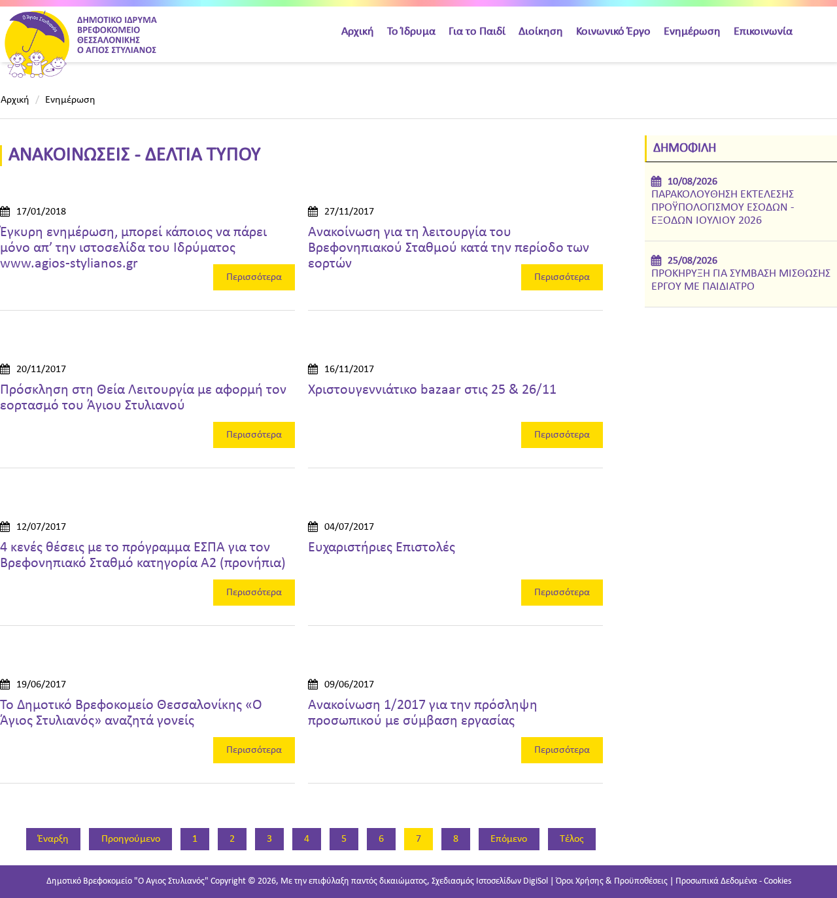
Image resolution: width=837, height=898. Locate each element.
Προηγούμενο (130, 839)
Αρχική (357, 32)
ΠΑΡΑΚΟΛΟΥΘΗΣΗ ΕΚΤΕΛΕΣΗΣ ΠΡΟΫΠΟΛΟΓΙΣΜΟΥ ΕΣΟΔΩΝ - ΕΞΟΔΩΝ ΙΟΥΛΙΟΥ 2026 (722, 207)
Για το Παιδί (477, 32)
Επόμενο (508, 839)
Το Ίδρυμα (411, 32)
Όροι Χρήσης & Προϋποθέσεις (612, 881)
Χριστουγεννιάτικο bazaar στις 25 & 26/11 (432, 390)
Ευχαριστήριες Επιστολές (381, 547)
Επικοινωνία (763, 32)
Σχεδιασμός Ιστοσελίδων (476, 881)
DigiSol (535, 881)
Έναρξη (53, 839)
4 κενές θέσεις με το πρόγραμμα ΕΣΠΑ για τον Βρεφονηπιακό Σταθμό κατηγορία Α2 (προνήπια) (143, 555)
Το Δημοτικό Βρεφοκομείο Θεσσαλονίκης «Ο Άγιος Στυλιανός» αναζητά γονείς (131, 713)
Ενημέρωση (692, 32)
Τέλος (572, 839)
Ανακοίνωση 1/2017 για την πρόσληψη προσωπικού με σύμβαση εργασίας (423, 713)
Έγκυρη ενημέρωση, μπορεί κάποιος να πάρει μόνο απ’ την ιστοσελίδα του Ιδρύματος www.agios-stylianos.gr (133, 248)
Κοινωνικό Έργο (613, 32)
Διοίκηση (541, 32)
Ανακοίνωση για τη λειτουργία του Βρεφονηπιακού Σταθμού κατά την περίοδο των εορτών (448, 248)
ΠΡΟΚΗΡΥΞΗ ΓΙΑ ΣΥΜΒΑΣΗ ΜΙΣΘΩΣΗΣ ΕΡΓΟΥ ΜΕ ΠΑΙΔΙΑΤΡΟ (740, 280)
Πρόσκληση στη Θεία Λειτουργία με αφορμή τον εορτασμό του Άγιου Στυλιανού (143, 398)
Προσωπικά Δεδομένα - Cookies (733, 881)
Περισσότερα (254, 277)
